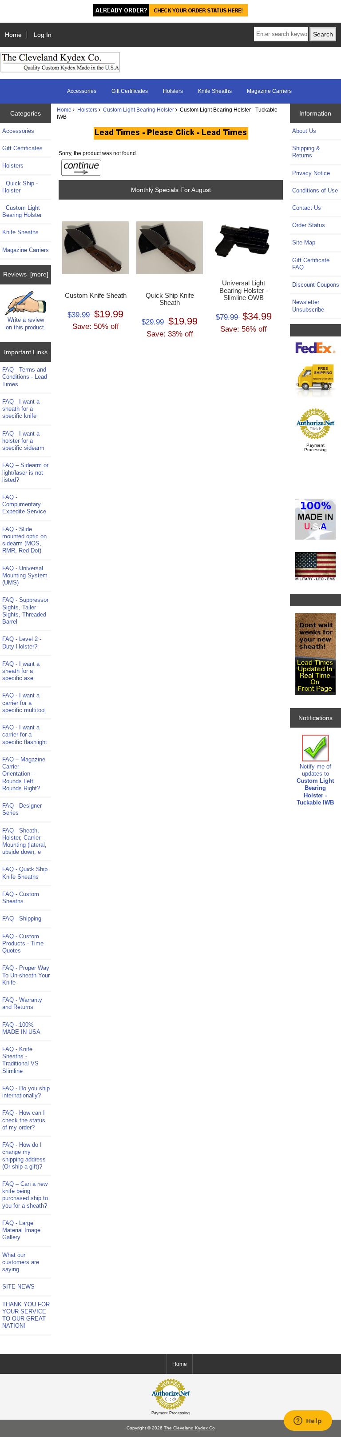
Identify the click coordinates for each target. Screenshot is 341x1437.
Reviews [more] (25, 274)
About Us (304, 131)
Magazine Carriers (269, 91)
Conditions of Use (315, 190)
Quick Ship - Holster (20, 187)
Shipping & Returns (306, 152)
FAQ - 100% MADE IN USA (21, 1028)
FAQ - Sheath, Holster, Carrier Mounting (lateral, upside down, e (24, 841)
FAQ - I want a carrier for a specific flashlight (24, 734)
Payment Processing (315, 447)
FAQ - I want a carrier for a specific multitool (24, 702)
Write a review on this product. (26, 323)
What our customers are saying (20, 1262)
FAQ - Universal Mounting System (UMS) (25, 575)
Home (13, 34)
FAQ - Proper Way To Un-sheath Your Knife (26, 975)
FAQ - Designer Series (22, 809)
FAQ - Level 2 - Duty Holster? (21, 642)
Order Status (308, 225)
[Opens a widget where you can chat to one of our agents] (307, 1421)
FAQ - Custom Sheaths (20, 898)
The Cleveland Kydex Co (189, 1427)
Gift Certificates (129, 91)
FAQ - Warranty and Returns (22, 1003)
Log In (43, 34)
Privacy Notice (311, 173)
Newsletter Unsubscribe (308, 305)
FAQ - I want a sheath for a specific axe (21, 670)
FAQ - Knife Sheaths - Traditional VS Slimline (20, 1060)
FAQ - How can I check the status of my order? (23, 1119)
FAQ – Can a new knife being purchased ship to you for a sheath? (25, 1195)
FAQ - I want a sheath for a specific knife (21, 408)
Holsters (87, 109)
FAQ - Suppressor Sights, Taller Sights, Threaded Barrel (25, 610)
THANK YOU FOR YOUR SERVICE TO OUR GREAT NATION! (26, 1315)
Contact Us (306, 207)
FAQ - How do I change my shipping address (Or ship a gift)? (24, 1155)
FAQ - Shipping (21, 918)
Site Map (303, 242)
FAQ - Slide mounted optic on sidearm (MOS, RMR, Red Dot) (24, 540)
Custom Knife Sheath (96, 295)
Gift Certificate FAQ (310, 264)
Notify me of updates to (315, 784)
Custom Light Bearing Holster (138, 109)
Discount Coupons (315, 284)
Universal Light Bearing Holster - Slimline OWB (243, 290)
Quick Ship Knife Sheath (170, 299)
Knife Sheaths (215, 91)
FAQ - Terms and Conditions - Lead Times (24, 376)
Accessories (81, 91)
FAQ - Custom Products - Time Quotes (23, 943)
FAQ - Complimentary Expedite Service (24, 504)
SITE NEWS (18, 1286)
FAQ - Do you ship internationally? (26, 1092)
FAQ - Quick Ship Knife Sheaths (25, 873)
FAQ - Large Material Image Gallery (21, 1230)
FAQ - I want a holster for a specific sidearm (23, 440)
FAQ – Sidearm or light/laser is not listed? (25, 472)
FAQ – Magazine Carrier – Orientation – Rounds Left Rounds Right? (23, 774)
